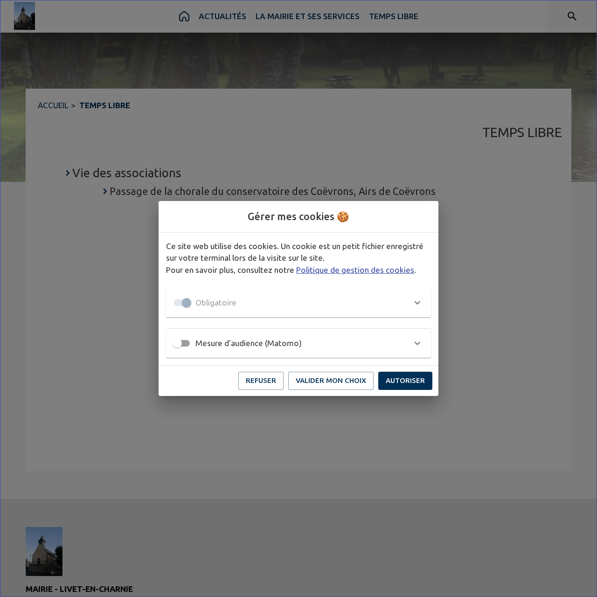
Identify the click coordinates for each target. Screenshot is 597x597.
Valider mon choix (331, 380)
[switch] (177, 343)
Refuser (261, 380)
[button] (298, 302)
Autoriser (405, 380)
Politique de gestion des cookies (355, 269)
